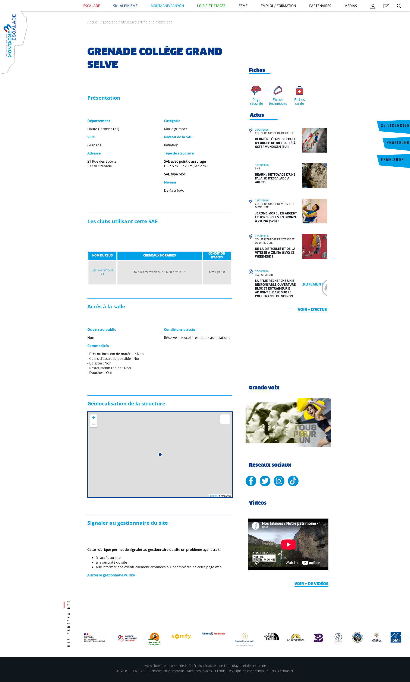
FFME (243, 6)
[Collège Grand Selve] (160, 454)
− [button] (93, 424)
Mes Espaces (372, 7)
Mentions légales (199, 671)
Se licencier (395, 126)
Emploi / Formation (278, 6)
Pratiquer (398, 143)
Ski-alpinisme (125, 6)
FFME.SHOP (392, 160)
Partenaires (320, 6)
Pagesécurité (256, 101)
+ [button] (93, 417)
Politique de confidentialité (248, 671)
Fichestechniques (278, 101)
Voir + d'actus (312, 310)
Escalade (91, 6)
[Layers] (225, 419)
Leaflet (213, 495)
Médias (350, 6)
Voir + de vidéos (311, 584)
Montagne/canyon (167, 6)
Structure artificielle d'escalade (147, 22)
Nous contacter (282, 671)
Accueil (93, 22)
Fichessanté (299, 101)
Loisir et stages (211, 6)
